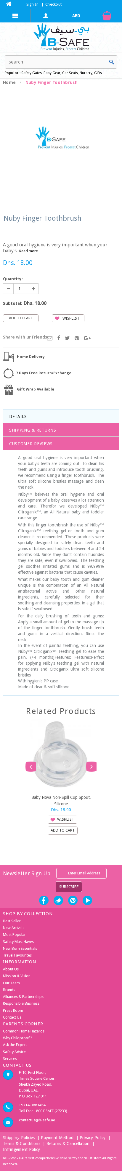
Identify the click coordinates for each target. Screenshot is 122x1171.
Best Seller (12, 921)
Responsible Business (21, 1003)
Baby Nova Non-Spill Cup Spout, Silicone (61, 800)
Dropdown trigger (45, 15)
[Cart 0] (107, 15)
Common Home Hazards (23, 1031)
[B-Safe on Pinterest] (73, 900)
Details (18, 416)
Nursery (85, 73)
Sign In (32, 4)
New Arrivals (13, 928)
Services (10, 1058)
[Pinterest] (77, 338)
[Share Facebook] (58, 338)
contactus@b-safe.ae (37, 1120)
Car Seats (70, 73)
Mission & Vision (16, 976)
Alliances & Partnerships (23, 996)
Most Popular (14, 934)
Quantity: (13, 279)
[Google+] (87, 338)
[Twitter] (67, 338)
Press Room (13, 1010)
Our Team (11, 983)
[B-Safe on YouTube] (87, 900)
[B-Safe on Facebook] (44, 900)
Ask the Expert (15, 1044)
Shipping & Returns (32, 430)
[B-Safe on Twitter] (58, 900)
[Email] (49, 338)
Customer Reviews (31, 443)
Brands (9, 990)
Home (9, 82)
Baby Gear (51, 73)
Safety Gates (31, 73)
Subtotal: (12, 303)
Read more (28, 251)
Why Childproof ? (17, 1038)
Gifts (98, 73)
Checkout (53, 4)
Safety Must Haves (18, 941)
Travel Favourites (17, 955)
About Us (11, 969)
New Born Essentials (20, 948)
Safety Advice (14, 1052)
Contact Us (12, 1017)
